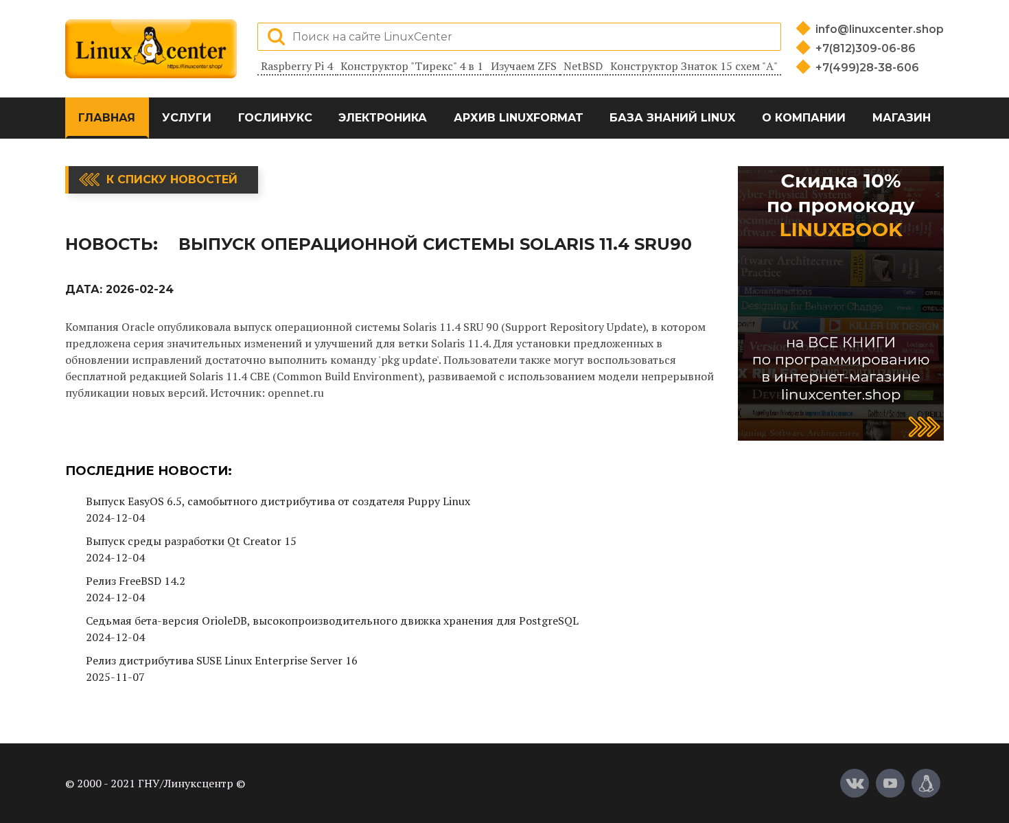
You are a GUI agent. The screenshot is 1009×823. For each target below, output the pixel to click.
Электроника (382, 117)
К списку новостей (171, 179)
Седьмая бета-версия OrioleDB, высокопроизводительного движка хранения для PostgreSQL (332, 620)
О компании (804, 117)
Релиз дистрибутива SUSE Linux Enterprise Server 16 (222, 660)
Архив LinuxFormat (518, 117)
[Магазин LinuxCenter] (926, 783)
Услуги (186, 117)
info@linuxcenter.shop (879, 29)
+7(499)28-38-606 (867, 67)
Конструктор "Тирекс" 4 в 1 (411, 65)
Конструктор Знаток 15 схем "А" (694, 65)
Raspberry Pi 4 (297, 65)
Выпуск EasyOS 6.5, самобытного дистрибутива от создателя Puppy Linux (278, 501)
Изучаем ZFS (524, 65)
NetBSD (583, 65)
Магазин (901, 117)
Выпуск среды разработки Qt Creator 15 (191, 540)
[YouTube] (890, 783)
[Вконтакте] (854, 783)
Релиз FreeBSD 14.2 (135, 580)
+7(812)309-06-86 (865, 48)
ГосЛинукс (275, 117)
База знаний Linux (672, 117)
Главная (106, 117)
